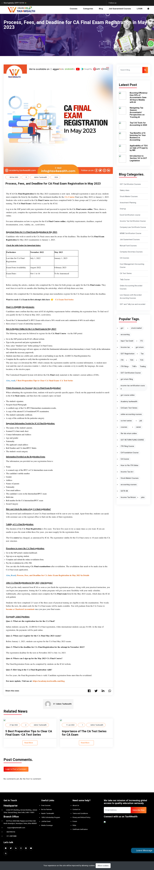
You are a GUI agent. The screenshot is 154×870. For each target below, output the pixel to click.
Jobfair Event (46, 821)
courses (124, 427)
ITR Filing (124, 366)
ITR (122, 360)
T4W (134, 366)
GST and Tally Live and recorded (132, 304)
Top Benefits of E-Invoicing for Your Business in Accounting (138, 136)
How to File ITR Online (129, 465)
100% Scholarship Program (50, 817)
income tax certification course (133, 387)
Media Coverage (47, 825)
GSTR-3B (124, 491)
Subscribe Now (138, 810)
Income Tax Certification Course (133, 221)
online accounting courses (131, 414)
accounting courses (129, 485)
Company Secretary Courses (131, 252)
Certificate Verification (80, 829)
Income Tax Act (127, 472)
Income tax (125, 347)
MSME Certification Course (130, 233)
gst (122, 328)
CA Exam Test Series (129, 408)
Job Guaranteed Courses (120, 9)
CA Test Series (126, 273)
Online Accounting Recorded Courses (131, 287)
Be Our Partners (46, 809)
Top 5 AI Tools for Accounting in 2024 (138, 124)
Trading (143, 366)
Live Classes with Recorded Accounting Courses (130, 296)
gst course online (128, 395)
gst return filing (127, 379)
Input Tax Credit (127, 341)
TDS (131, 360)
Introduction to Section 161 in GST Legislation (138, 158)
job (141, 421)
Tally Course (125, 280)
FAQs (74, 825)
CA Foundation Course (129, 453)
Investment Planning (128, 203)
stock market (136, 328)
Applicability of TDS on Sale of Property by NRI (139, 148)
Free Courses (45, 805)
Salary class (124, 190)
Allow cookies (103, 866)
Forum (75, 821)
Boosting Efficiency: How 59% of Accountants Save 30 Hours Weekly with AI (139, 97)
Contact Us (76, 809)
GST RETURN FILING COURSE (132, 440)
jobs (142, 497)
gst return (140, 347)
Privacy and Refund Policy (81, 817)
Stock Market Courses (129, 197)
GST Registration (127, 354)
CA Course (125, 459)
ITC (141, 341)
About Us (76, 805)
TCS (141, 360)
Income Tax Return (128, 497)
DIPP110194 (14, 3)
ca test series (126, 421)
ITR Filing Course (127, 446)
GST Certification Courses (130, 184)
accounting (125, 335)
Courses (73, 9)
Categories (88, 9)
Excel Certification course (130, 215)
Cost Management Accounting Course (132, 265)
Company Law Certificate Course (133, 227)
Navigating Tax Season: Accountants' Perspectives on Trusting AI (137, 112)
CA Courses (124, 258)
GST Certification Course (131, 373)
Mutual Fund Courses (128, 246)
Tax (142, 354)
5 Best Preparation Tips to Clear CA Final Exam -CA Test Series (28, 733)
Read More (28, 743)
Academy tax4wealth (129, 402)
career (138, 427)
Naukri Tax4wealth (47, 813)
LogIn (139, 9)
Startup (123, 209)
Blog (101, 9)
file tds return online (129, 433)
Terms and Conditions (80, 813)
